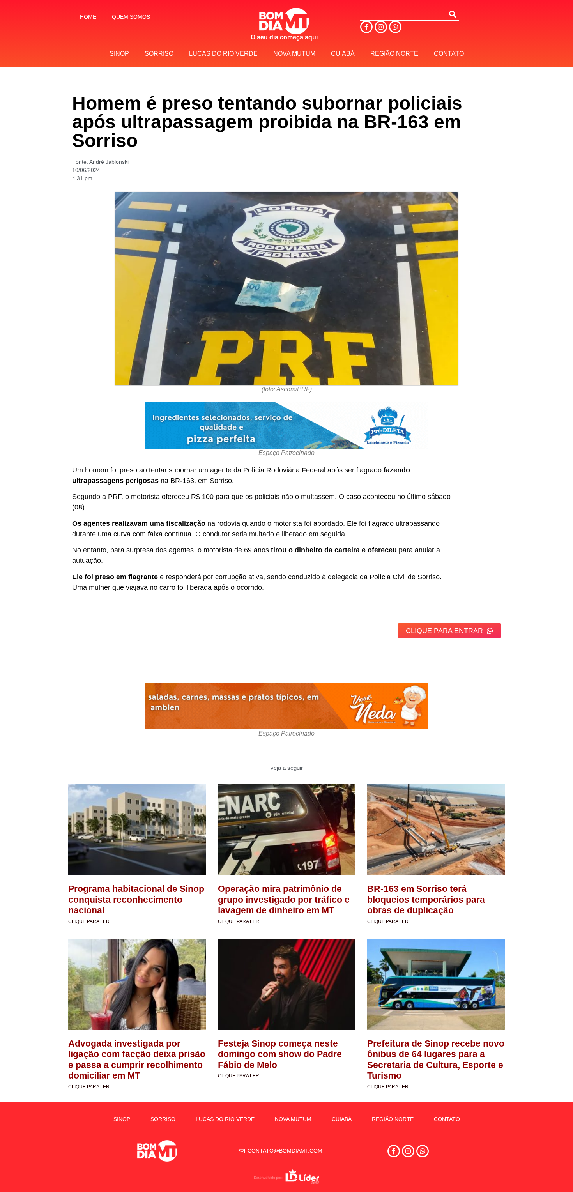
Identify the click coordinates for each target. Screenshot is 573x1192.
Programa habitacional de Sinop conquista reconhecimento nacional (136, 899)
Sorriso (159, 53)
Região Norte (394, 53)
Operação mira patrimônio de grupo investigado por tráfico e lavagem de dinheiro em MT (284, 899)
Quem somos (131, 17)
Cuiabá (343, 53)
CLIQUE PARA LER (89, 921)
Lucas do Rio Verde (223, 53)
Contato (449, 53)
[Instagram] (381, 27)
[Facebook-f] (366, 27)
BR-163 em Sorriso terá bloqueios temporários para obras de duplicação (426, 899)
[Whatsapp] (395, 27)
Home (88, 17)
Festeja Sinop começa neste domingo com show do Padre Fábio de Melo (280, 1054)
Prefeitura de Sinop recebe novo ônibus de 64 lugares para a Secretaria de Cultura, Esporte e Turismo (435, 1059)
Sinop (119, 53)
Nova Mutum (294, 53)
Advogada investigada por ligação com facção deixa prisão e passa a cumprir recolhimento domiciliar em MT (136, 1059)
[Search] (452, 14)
